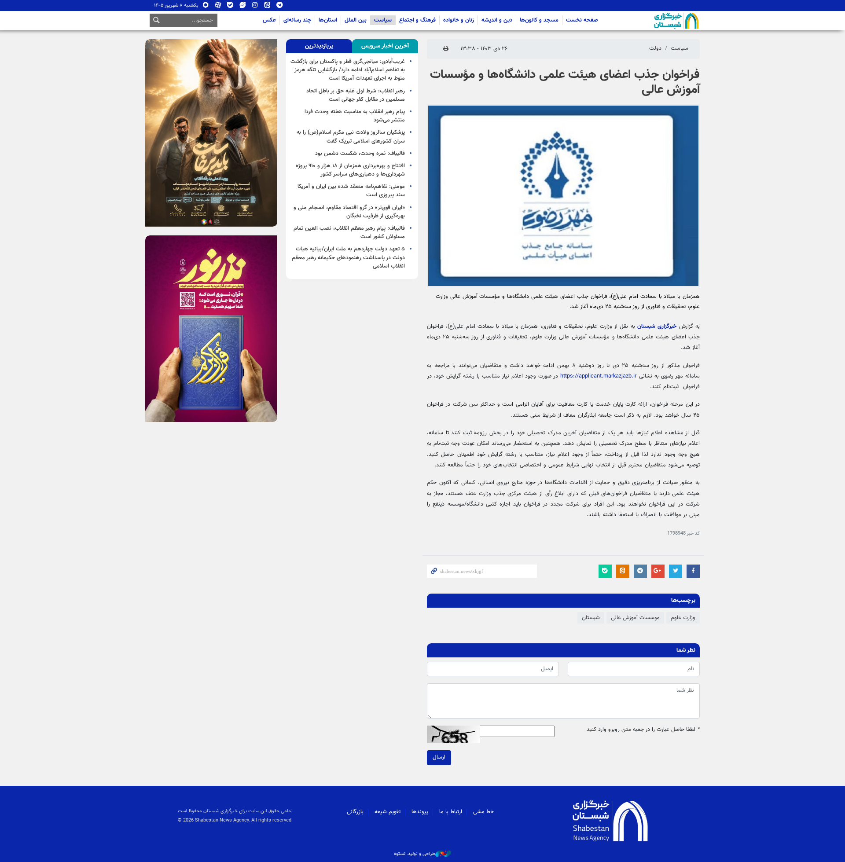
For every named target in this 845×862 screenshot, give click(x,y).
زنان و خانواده (458, 20)
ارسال (439, 757)
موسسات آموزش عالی (635, 617)
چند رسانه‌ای (297, 20)
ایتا (267, 7)
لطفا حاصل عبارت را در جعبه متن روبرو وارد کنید (643, 730)
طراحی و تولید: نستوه (414, 854)
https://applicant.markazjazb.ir (598, 376)
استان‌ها (328, 20)
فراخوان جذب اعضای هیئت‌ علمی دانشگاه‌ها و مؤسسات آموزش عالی (565, 82)
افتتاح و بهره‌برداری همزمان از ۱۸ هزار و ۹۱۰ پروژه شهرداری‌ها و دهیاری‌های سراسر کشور (350, 170)
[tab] (385, 46)
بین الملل (356, 20)
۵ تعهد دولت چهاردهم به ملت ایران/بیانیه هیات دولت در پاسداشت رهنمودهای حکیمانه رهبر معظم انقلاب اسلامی (348, 257)
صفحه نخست (582, 20)
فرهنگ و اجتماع (417, 20)
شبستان (651, 20)
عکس (269, 20)
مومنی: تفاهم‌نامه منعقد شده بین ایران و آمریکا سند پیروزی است (351, 190)
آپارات (218, 7)
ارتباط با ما (450, 811)
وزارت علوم (683, 617)
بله (230, 7)
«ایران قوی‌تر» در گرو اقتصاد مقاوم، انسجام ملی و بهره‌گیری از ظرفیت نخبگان (349, 211)
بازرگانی (355, 811)
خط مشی (483, 811)
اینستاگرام (255, 7)
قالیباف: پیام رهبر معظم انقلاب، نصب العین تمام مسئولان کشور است (349, 232)
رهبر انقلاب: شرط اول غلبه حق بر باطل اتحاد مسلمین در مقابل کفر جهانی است (355, 95)
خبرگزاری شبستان (656, 326)
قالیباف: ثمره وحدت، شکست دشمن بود (360, 153)
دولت (655, 48)
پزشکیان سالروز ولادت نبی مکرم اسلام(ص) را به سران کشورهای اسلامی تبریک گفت (351, 136)
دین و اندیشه (496, 20)
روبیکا (206, 7)
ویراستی (243, 7)
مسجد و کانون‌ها (539, 20)
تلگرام (280, 7)
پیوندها (419, 811)
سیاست (383, 20)
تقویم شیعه (387, 811)
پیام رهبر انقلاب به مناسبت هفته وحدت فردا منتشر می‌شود (355, 116)
